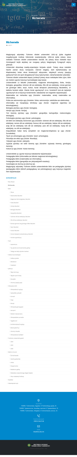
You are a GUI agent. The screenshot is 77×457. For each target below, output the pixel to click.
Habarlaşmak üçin (13, 383)
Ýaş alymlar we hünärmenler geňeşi (20, 248)
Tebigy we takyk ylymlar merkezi (20, 251)
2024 (12, 341)
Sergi (12, 300)
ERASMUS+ (14, 262)
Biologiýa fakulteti (15, 209)
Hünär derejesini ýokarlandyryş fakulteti (22, 234)
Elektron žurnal (12, 352)
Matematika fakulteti (16, 196)
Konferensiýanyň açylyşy (17, 324)
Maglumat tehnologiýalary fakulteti (20, 199)
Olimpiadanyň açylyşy (17, 289)
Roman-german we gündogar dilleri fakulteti (23, 223)
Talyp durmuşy (15, 272)
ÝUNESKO (13, 265)
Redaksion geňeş (15, 369)
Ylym (9, 241)
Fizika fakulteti (14, 202)
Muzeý (12, 303)
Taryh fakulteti (14, 227)
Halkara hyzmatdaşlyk (14, 255)
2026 (12, 348)
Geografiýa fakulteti (16, 213)
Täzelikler (10, 380)
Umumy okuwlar (15, 331)
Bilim (9, 189)
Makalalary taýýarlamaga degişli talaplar (22, 373)
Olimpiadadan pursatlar (17, 317)
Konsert (13, 296)
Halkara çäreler (15, 258)
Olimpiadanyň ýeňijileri (17, 335)
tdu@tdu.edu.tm (38, 432)
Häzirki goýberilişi (15, 359)
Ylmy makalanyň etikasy (17, 376)
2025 (12, 345)
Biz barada (11, 185)
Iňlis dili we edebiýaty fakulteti (19, 220)
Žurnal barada (14, 355)
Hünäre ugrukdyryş (16, 237)
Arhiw (12, 362)
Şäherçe (10, 268)
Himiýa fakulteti (15, 206)
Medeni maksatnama (16, 314)
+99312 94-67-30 (39, 421)
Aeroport (13, 310)
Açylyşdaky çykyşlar (16, 293)
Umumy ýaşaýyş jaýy (16, 282)
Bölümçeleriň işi (15, 328)
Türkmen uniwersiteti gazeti (16, 338)
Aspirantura (14, 244)
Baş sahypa (35, 15)
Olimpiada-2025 (12, 286)
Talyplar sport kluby (16, 275)
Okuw (12, 192)
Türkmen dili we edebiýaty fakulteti (20, 216)
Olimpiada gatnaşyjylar (17, 307)
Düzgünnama (14, 366)
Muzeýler (13, 279)
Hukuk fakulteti (15, 230)
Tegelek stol (14, 321)
